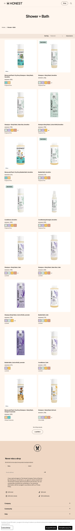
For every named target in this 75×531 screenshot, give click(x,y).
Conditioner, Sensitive (11, 220)
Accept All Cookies (51, 528)
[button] (70, 3)
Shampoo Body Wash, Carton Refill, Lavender (17, 315)
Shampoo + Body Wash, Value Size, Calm (49, 267)
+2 (48, 130)
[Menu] (4, 3)
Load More (38, 432)
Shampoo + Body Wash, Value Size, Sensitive (17, 124)
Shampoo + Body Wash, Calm (13, 267)
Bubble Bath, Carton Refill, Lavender (15, 362)
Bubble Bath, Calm (43, 315)
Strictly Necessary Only (65, 528)
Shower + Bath (11, 27)
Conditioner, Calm (43, 362)
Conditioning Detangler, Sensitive (47, 220)
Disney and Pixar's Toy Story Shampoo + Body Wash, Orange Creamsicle (19, 411)
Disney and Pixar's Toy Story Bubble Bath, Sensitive (19, 172)
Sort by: (46, 36)
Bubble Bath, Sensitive (44, 172)
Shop (64, 3)
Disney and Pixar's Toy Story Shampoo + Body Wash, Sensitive (19, 76)
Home (3, 27)
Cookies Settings (5, 527)
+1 (51, 82)
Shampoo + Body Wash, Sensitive (47, 75)
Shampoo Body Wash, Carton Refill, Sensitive (50, 124)
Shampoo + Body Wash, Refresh (47, 410)
